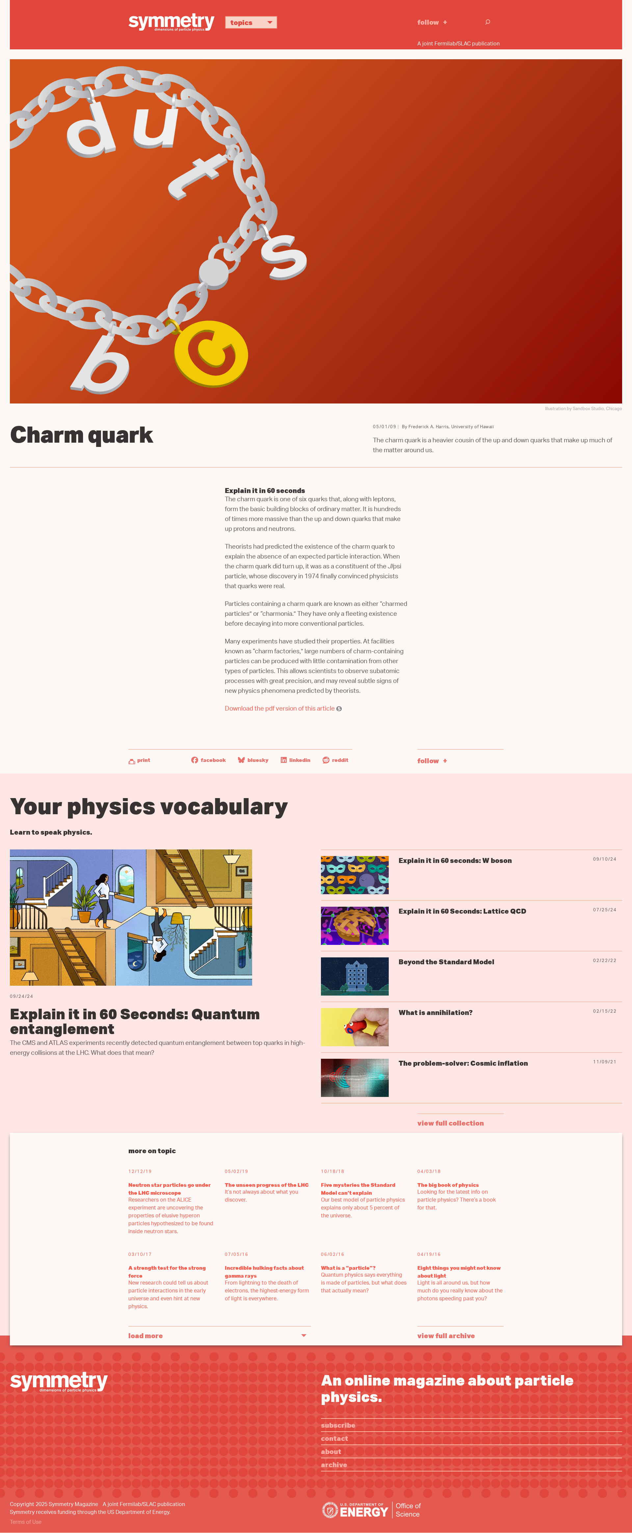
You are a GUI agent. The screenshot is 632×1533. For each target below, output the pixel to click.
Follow (428, 21)
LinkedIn (299, 760)
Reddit (339, 760)
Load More (145, 1335)
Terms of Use (25, 1522)
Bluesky (258, 760)
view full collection (450, 1122)
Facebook (213, 760)
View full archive (446, 1335)
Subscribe (338, 1424)
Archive (334, 1464)
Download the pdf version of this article (280, 709)
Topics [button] (241, 22)
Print (143, 760)
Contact (334, 1438)
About (331, 1451)
